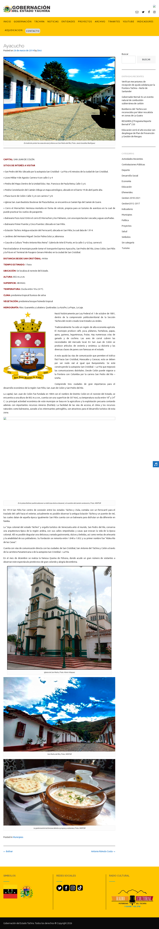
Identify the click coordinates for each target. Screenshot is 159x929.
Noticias (53, 21)
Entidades (68, 21)
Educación (127, 187)
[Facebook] (149, 11)
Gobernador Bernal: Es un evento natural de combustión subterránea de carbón (138, 100)
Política (125, 220)
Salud (124, 231)
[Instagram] (154, 11)
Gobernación (23, 21)
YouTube (128, 21)
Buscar (125, 54)
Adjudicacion (14, 30)
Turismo (126, 248)
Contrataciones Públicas (133, 164)
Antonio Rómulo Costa (103, 851)
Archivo (100, 21)
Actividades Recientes (132, 159)
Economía (126, 181)
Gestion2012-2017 (131, 203)
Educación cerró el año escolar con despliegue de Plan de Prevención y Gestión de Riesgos (138, 133)
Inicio (7, 21)
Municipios (18, 837)
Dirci (39, 50)
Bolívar (8, 851)
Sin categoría (128, 242)
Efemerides (127, 192)
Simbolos (126, 237)
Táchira (39, 21)
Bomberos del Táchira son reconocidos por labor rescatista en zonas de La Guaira (137, 112)
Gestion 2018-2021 (131, 198)
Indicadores (145, 21)
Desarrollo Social (130, 175)
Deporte (126, 170)
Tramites (114, 21)
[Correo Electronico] (137, 11)
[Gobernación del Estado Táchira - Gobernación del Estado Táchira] (26, 9)
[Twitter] (143, 11)
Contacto (32, 30)
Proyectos (85, 21)
